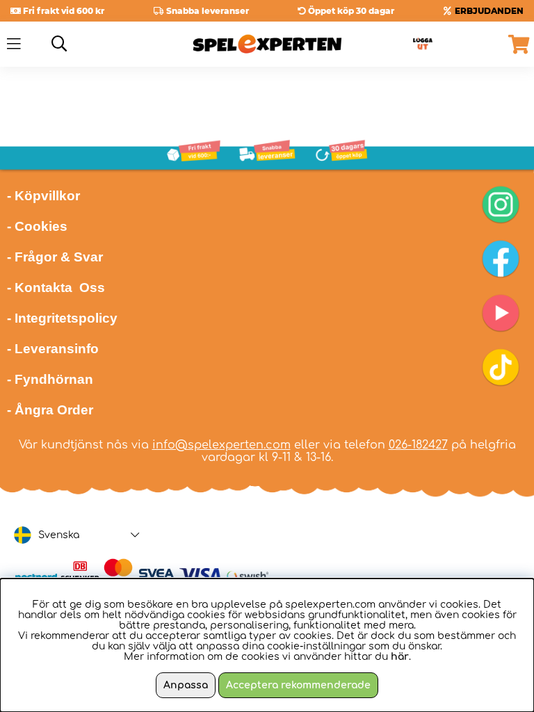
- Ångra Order (50, 410)
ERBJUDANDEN (489, 11)
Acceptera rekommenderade (298, 685)
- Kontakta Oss (56, 287)
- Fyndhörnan (50, 379)
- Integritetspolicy (62, 318)
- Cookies (37, 226)
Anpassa (185, 685)
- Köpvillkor (43, 195)
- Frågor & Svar (55, 257)
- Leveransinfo (53, 348)
